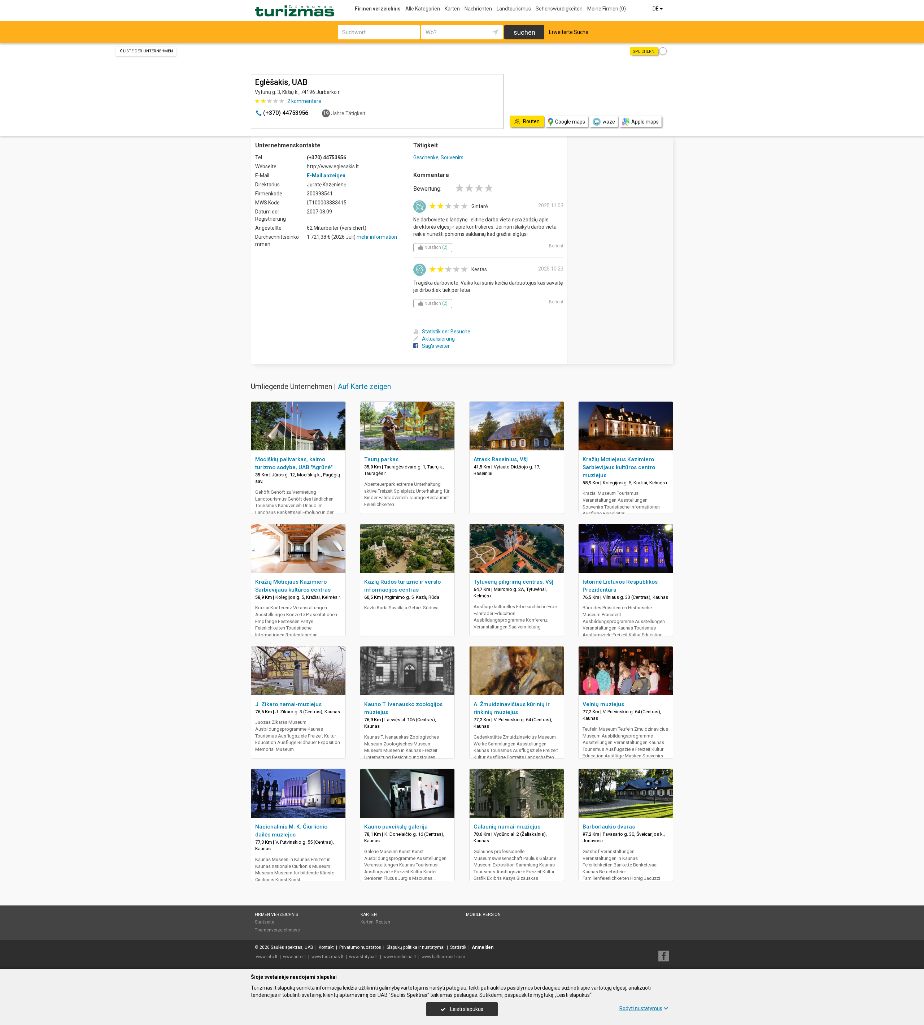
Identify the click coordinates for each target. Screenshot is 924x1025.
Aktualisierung (438, 339)
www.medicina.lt (399, 956)
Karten (452, 9)
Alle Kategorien (422, 9)
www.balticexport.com (443, 956)
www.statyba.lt (363, 956)
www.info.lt (267, 956)
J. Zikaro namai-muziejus (288, 704)
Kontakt (326, 947)
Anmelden (482, 947)
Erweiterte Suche (568, 32)
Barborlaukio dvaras (609, 826)
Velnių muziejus (603, 704)
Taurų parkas (381, 459)
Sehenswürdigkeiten (559, 9)
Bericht (556, 245)
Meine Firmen (606, 9)
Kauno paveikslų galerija (396, 826)
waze (608, 122)
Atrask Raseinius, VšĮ (501, 459)
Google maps (570, 122)
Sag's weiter (436, 346)
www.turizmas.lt (327, 956)
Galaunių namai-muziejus (507, 826)
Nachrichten (478, 9)
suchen (524, 32)
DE (656, 9)
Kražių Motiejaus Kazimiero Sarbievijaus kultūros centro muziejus (619, 467)
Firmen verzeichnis (378, 9)
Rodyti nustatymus (640, 1008)
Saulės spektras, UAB (292, 947)
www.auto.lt (294, 956)
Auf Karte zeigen (364, 386)
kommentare (304, 101)
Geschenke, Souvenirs (438, 157)
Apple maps (645, 122)
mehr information (377, 237)
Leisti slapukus (466, 1009)
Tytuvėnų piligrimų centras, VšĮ (513, 582)
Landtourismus (514, 9)
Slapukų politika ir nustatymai (416, 947)
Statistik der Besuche (446, 331)
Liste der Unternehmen (148, 51)
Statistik (458, 947)
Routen (383, 922)
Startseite (264, 922)
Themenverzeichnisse (277, 930)
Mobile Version (483, 914)
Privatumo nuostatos (360, 947)
